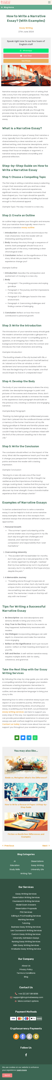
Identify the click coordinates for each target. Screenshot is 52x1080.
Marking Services (26, 919)
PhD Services (26, 912)
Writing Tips (26, 873)
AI (15, 861)
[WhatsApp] (35, 737)
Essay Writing (26, 28)
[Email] (17, 737)
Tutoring (26, 923)
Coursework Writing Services (26, 901)
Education (14, 865)
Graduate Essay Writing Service (26, 949)
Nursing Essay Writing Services (26, 941)
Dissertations (37, 861)
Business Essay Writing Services (26, 927)
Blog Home (9, 7)
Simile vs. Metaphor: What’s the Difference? (26, 778)
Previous (9, 845)
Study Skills (15, 869)
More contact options (28, 1001)
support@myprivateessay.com (28, 997)
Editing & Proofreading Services (26, 915)
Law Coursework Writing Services (26, 930)
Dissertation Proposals (26, 908)
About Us (26, 965)
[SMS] (23, 737)
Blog (26, 976)
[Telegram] (29, 737)
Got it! (7, 1075)
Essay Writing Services (26, 893)
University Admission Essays (26, 938)
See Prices (26, 61)
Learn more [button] (22, 1070)
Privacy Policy (26, 969)
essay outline (27, 227)
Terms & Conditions (26, 973)
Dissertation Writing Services (26, 897)
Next (45, 845)
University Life (37, 869)
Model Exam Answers (26, 904)
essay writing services (13, 712)
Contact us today (10, 724)
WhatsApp (27, 50)
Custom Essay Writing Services (26, 934)
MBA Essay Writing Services (26, 945)
